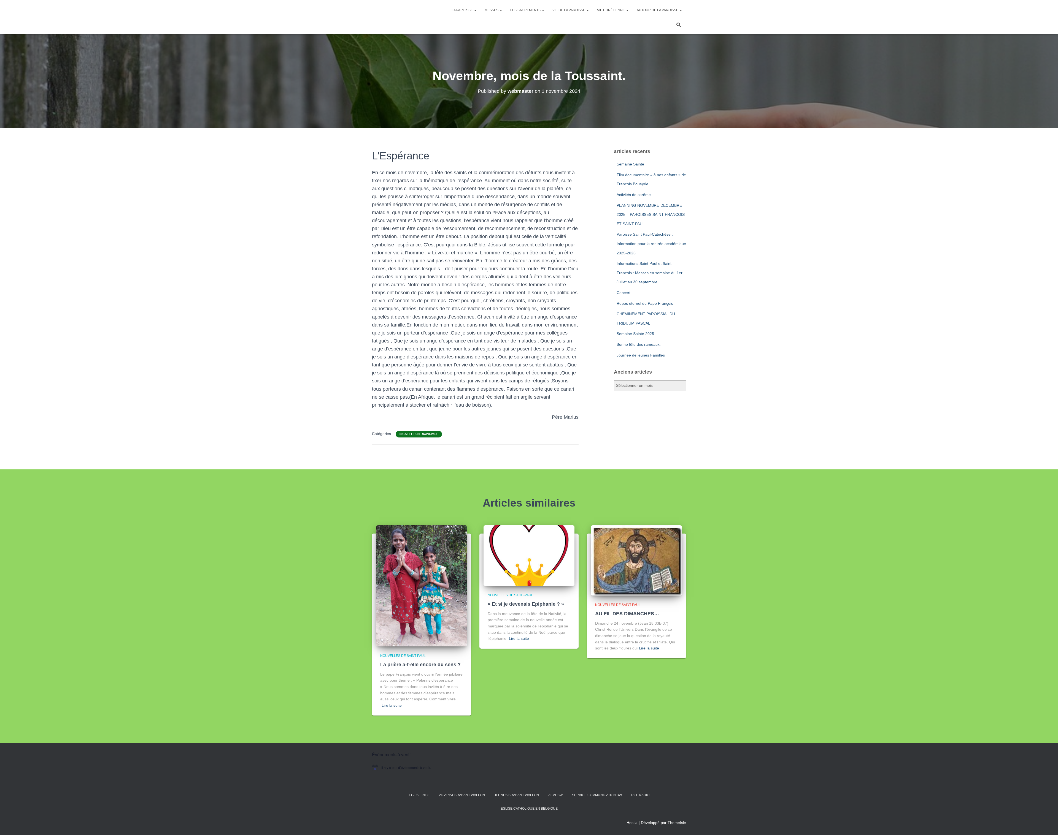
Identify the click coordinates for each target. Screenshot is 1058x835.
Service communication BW (597, 795)
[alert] (419, 768)
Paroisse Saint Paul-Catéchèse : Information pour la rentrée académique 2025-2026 (651, 243)
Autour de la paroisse (658, 10)
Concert (623, 292)
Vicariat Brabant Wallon (462, 795)
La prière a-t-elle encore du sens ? (420, 664)
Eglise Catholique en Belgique (529, 808)
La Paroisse (463, 10)
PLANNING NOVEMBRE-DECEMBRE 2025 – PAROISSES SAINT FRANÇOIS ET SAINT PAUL (651, 214)
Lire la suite (392, 705)
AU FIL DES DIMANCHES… (627, 613)
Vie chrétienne (611, 10)
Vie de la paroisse (569, 10)
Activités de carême (634, 194)
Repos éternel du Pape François (645, 303)
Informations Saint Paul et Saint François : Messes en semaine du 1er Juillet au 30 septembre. (649, 272)
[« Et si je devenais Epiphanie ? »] (529, 555)
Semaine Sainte (630, 164)
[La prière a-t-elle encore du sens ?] (421, 585)
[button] (475, 10)
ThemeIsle (677, 822)
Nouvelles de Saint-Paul (419, 434)
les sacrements (525, 10)
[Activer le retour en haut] (1047, 824)
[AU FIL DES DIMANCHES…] (636, 560)
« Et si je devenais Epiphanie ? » (526, 604)
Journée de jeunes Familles (641, 355)
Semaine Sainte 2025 (635, 333)
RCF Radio (640, 795)
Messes (492, 10)
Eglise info (419, 795)
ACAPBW (555, 795)
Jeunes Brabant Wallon (516, 795)
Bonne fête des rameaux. (639, 344)
